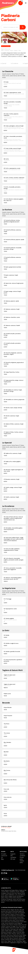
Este (15, 893)
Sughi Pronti (21, 939)
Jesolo (2, 894)
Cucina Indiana (4, 920)
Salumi (20, 938)
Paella (23, 932)
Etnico (19, 924)
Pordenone (3, 899)
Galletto (7, 927)
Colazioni (7, 914)
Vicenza (19, 900)
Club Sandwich (21, 912)
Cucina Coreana (12, 917)
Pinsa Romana (4, 936)
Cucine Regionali (18, 923)
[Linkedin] (6, 873)
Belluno (17, 890)
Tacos (5, 941)
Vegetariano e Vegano (15, 942)
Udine (11, 900)
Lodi (16, 894)
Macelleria (3, 932)
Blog (2, 859)
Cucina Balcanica (12, 915)
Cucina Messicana (15, 921)
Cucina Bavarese (21, 915)
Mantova (23, 894)
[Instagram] (2, 873)
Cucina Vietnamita (9, 923)
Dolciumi (11, 924)
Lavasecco (21, 930)
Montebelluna (20, 896)
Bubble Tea (21, 911)
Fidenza (19, 893)
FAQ (11, 855)
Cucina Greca (21, 918)
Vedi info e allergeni (7, 827)
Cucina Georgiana (13, 918)
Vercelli (15, 900)
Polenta (16, 936)
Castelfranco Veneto (14, 891)
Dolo (13, 893)
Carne (2, 912)
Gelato (17, 927)
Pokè (13, 936)
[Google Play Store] (14, 878)
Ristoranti (15, 938)
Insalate (6, 930)
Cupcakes (3, 924)
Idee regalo (19, 929)
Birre (7, 911)
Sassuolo (3, 900)
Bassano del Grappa (10, 890)
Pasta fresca (9, 935)
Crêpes (22, 914)
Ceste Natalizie (8, 912)
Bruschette (15, 911)
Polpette (20, 936)
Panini (10, 933)
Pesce (20, 935)
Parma (14, 897)
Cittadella (22, 891)
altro (25, 56)
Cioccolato (14, 912)
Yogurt (25, 942)
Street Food (15, 939)
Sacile (14, 899)
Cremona (9, 893)
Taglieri (9, 941)
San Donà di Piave (20, 899)
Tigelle (23, 941)
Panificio (6, 933)
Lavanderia (15, 930)
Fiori (23, 924)
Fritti (19, 926)
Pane (2, 933)
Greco (8, 929)
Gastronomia (12, 927)
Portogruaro (9, 899)
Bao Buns (17, 909)
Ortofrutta (18, 932)
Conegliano (3, 893)
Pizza (10, 936)
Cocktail (3, 914)
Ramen (11, 938)
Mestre (2, 896)
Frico (17, 926)
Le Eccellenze (14, 63)
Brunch (10, 911)
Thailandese (19, 941)
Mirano (6, 896)
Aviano (2, 890)
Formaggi (12, 926)
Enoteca (16, 924)
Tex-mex (13, 941)
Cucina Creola (20, 917)
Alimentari (3, 909)
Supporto (12, 854)
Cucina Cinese (4, 917)
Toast (2, 942)
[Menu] (26, 3)
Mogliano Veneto (12, 896)
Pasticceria (16, 935)
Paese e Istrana (9, 897)
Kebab (10, 930)
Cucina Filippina (5, 918)
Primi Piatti (6, 938)
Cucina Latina (12, 920)
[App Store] (5, 878)
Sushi (2, 941)
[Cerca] (23, 27)
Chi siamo (3, 854)
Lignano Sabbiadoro (9, 894)
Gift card (12, 859)
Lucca (18, 894)
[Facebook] (4, 873)
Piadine (24, 935)
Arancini (8, 909)
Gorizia (23, 893)
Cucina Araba (4, 915)
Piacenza (19, 897)
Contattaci (13, 857)
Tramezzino (7, 942)
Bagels (12, 909)
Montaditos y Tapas (11, 932)
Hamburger (13, 929)
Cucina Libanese (20, 920)
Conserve (17, 914)
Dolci (7, 924)
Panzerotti (3, 935)
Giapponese (23, 927)
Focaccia (8, 926)
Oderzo (3, 897)
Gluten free (3, 929)
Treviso (8, 900)
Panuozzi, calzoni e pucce (18, 933)
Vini (22, 942)
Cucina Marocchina (5, 921)
